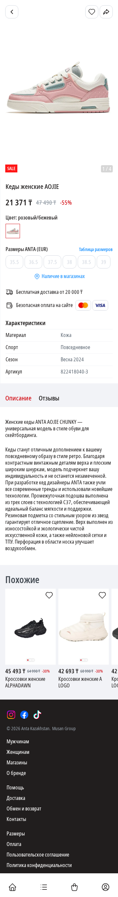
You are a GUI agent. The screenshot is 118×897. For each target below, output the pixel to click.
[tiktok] (37, 714)
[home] (12, 888)
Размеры (16, 833)
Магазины (17, 762)
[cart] (74, 888)
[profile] (105, 888)
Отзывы (49, 398)
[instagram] (11, 714)
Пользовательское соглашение (38, 855)
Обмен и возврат (24, 808)
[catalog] (43, 888)
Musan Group (64, 728)
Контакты (16, 819)
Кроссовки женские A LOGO (80, 682)
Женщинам (18, 752)
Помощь (15, 787)
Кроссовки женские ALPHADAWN (25, 682)
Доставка (16, 798)
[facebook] (24, 714)
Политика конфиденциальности (39, 865)
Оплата (14, 844)
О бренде (16, 773)
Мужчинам (18, 741)
